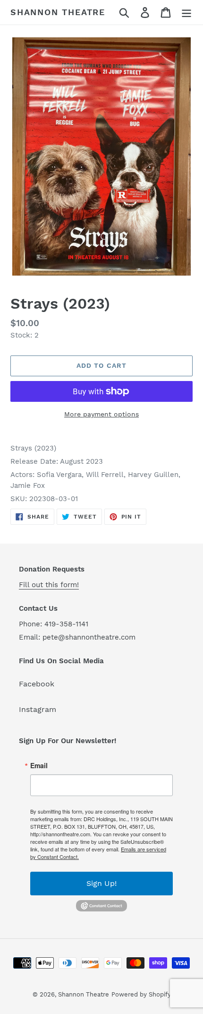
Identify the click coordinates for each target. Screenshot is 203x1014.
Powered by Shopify (141, 994)
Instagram (37, 709)
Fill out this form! (49, 585)
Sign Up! (101, 883)
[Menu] (186, 12)
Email (39, 765)
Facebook (36, 683)
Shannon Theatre (57, 12)
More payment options (101, 414)
